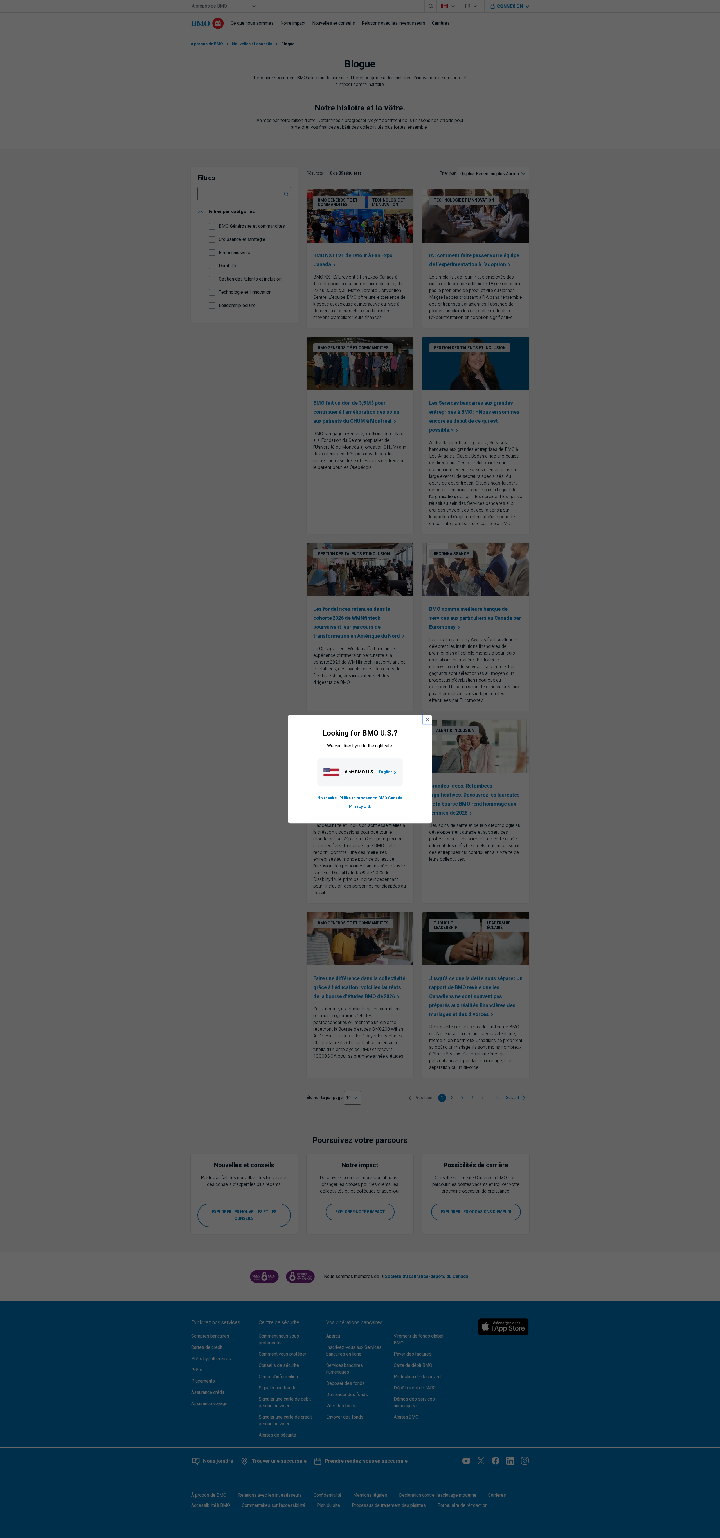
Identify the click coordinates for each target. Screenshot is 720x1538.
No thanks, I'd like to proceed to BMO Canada (360, 798)
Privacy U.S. (360, 806)
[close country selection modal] (427, 719)
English (386, 772)
